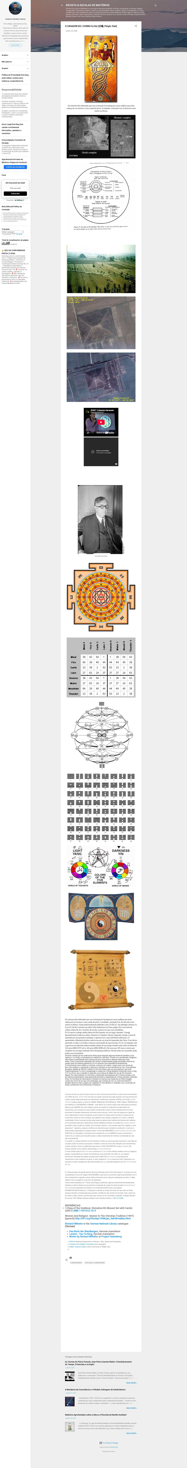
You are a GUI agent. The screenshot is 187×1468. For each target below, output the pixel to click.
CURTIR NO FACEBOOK (15, 167)
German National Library (103, 1223)
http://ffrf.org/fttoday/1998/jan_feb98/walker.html (103, 1218)
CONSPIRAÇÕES (76, 1263)
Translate (19, 234)
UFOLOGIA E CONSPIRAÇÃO (95, 1263)
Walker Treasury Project (77, 1247)
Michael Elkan (114, 1447)
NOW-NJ (72, 1242)
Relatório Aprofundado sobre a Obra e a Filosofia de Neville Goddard (96, 1415)
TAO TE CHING (118, 1198)
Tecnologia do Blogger (110, 1443)
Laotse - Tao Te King (80, 1233)
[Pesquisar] (155, 6)
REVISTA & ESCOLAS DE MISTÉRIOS (88, 5)
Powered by (10, 200)
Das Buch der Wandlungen (83, 1231)
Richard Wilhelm (74, 1223)
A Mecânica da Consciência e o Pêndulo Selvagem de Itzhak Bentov (95, 1389)
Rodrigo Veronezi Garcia (15, 19)
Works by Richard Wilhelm (83, 1236)
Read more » (131, 1383)
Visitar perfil (15, 45)
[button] (136, 26)
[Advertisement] (150, 53)
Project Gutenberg (111, 1236)
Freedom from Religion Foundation (81, 1244)
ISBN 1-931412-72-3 (84, 1210)
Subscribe (15, 193)
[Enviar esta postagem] (70, 1258)
